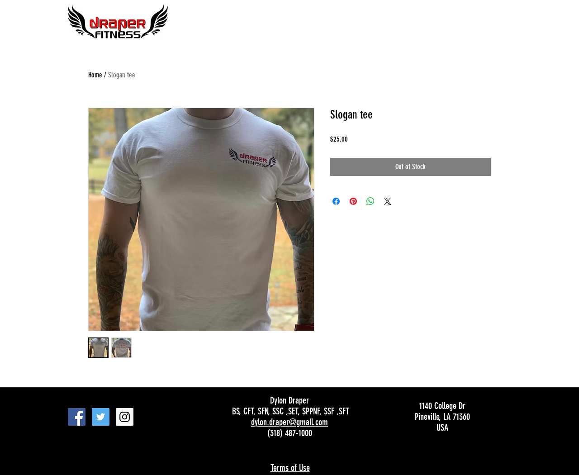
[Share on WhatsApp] (370, 201)
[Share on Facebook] (336, 201)
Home (95, 75)
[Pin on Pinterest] (353, 201)
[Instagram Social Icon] (124, 417)
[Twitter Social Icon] (100, 417)
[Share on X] (387, 201)
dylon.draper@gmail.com (289, 422)
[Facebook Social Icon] (76, 417)
